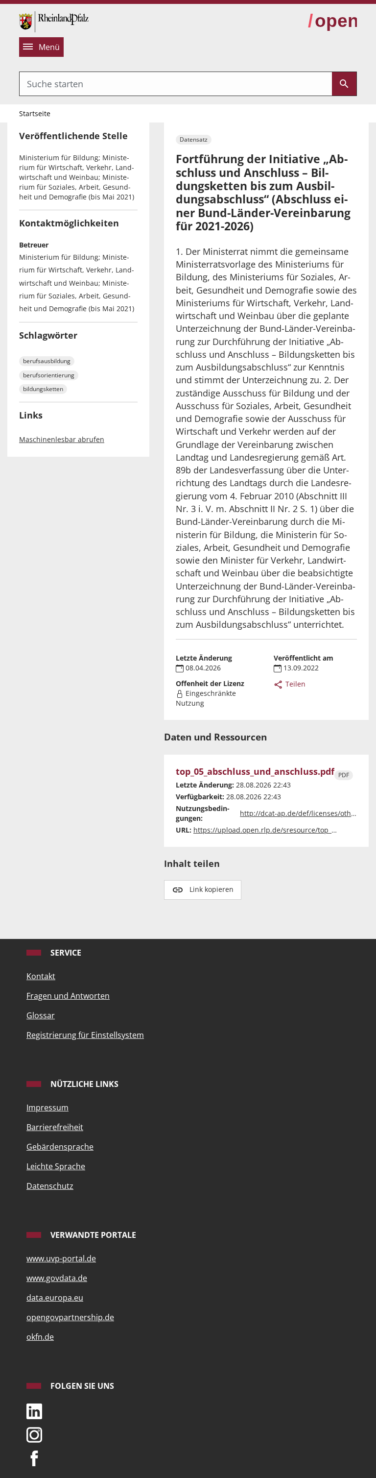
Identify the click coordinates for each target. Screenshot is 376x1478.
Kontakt (40, 976)
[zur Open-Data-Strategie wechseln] (332, 21)
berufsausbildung (46, 361)
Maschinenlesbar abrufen (61, 439)
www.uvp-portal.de (61, 1258)
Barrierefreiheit (54, 1127)
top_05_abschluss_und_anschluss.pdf (255, 771)
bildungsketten (43, 389)
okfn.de (40, 1336)
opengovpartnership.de (70, 1317)
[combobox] (176, 84)
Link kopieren (211, 889)
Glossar (40, 1015)
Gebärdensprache (60, 1146)
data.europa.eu (54, 1297)
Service (64, 952)
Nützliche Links (83, 1084)
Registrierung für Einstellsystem (85, 1035)
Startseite (34, 113)
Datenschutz (49, 1186)
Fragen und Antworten (68, 995)
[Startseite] (54, 20)
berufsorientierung (48, 375)
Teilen (294, 684)
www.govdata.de (56, 1278)
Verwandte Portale (92, 1235)
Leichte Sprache (55, 1166)
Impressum (47, 1107)
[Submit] (344, 84)
